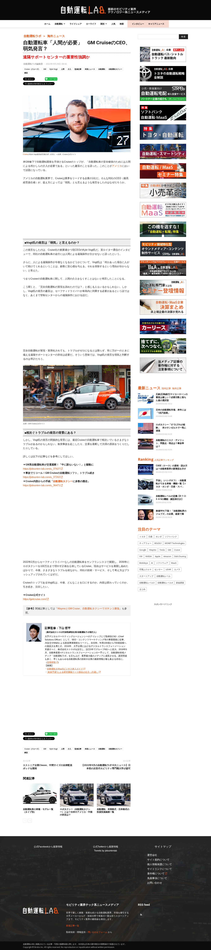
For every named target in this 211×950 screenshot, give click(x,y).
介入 (69, 69)
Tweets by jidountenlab (105, 850)
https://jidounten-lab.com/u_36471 (41, 485)
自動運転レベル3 (146, 582)
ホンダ (159, 536)
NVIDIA (149, 556)
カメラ (177, 569)
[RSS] (141, 915)
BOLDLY (158, 543)
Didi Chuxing (180, 556)
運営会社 (152, 855)
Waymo (152, 549)
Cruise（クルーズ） (32, 69)
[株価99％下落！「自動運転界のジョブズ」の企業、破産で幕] (145, 514)
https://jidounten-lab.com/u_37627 (41, 468)
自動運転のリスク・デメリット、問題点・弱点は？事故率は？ (170, 443)
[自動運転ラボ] (105, 10)
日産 (150, 536)
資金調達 (180, 582)
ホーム (47, 23)
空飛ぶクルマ (145, 569)
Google (142, 549)
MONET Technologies (175, 543)
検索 (122, 23)
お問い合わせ (154, 883)
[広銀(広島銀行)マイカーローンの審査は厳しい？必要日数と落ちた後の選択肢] (145, 398)
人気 (113, 23)
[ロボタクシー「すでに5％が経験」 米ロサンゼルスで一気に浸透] (145, 428)
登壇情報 (51, 662)
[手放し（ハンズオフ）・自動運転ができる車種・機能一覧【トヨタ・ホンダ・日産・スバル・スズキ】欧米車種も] (145, 484)
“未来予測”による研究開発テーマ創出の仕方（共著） (72, 672)
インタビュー (138, 23)
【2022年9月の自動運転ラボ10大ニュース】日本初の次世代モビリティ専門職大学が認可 (106, 767)
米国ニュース (90, 69)
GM (44, 69)
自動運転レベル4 (165, 582)
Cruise (25, 154)
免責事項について (157, 878)
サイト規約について (158, 859)
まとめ (142, 589)
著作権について (156, 873)
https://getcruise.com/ (34, 599)
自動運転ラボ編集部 (33, 63)
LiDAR (168, 569)
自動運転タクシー (115, 69)
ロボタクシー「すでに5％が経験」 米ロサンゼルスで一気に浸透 (171, 427)
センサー (158, 569)
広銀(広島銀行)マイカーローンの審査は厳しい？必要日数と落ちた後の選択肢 (172, 397)
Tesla (162, 549)
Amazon (167, 556)
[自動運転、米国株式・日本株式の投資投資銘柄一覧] (114, 795)
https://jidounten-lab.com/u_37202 (41, 477)
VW (140, 556)
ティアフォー (145, 543)
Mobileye (143, 563)
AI (152, 563)
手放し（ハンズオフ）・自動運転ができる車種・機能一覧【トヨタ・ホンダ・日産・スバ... (171, 483)
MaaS (174, 563)
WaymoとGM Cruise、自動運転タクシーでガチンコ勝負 (88, 608)
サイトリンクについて (159, 869)
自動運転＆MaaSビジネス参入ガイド (65, 669)
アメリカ (117, 166)
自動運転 (59, 23)
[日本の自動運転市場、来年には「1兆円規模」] (145, 413)
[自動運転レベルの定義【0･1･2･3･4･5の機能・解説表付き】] (145, 499)
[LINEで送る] (51, 79)
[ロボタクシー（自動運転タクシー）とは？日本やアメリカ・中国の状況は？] (77, 795)
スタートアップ (146, 576)
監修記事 (78, 69)
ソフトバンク (171, 536)
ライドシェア (76, 23)
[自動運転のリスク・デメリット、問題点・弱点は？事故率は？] (145, 444)
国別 (102, 23)
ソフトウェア (162, 563)
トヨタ (142, 536)
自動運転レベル (163, 576)
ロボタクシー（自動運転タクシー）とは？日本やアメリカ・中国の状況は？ (76, 812)
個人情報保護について (159, 864)
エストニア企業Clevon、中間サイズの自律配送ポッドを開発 (47, 767)
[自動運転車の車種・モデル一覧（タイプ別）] (40, 795)
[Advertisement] (77, 210)
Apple (157, 556)
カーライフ (91, 23)
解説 (26, 73)
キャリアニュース (156, 23)
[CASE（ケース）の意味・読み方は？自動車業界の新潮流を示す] (145, 469)
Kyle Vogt (54, 69)
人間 (62, 69)
